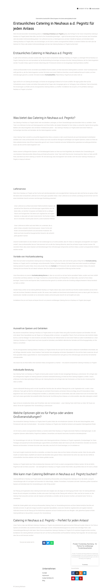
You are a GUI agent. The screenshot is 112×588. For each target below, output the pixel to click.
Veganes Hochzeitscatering (61, 18)
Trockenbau (85, 564)
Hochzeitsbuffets (50, 75)
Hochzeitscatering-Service (39, 275)
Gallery (70, 18)
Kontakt (74, 18)
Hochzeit (53, 266)
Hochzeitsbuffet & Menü (47, 18)
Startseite (38, 18)
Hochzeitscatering (91, 261)
